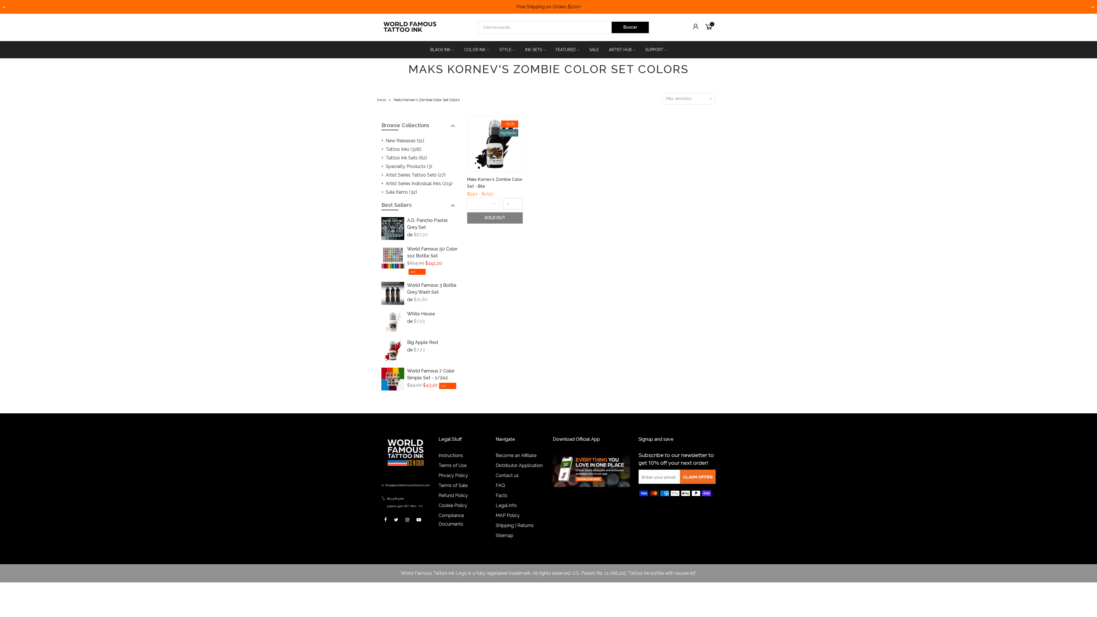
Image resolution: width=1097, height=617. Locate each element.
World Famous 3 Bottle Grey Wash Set (432, 289)
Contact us (507, 475)
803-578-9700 (395, 498)
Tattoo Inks (403, 149)
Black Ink (440, 49)
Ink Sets (533, 49)
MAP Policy (508, 515)
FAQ (500, 485)
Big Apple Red (422, 342)
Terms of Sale (453, 485)
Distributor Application (519, 465)
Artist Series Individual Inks (419, 183)
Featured (566, 49)
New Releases (405, 140)
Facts (501, 495)
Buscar (630, 27)
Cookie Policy (453, 505)
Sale (594, 49)
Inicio (381, 100)
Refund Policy (453, 495)
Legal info (506, 505)
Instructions (451, 455)
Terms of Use (453, 465)
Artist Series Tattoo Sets (416, 175)
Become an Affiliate (516, 455)
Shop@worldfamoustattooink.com (407, 485)
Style (505, 49)
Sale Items (401, 192)
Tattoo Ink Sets (406, 158)
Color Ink (475, 49)
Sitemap (504, 535)
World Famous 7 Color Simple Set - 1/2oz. (431, 374)
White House (421, 313)
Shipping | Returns (515, 525)
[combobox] (545, 27)
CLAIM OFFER (698, 477)
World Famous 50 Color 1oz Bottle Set (432, 252)
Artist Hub (620, 49)
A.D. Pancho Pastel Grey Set (427, 224)
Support (654, 49)
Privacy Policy (453, 475)
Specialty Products (409, 166)
